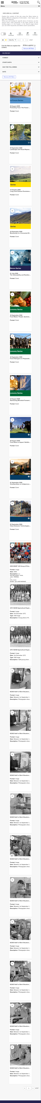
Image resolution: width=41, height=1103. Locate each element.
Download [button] (11, 34)
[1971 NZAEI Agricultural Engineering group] (20, 594)
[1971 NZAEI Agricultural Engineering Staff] (20, 636)
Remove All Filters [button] (28, 48)
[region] (20, 65)
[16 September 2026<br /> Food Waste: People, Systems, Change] (20, 302)
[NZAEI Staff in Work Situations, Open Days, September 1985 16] (20, 1054)
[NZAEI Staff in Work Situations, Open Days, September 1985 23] (20, 762)
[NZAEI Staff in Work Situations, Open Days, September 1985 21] (20, 845)
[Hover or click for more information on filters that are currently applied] (35, 46)
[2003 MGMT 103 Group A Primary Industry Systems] (20, 552)
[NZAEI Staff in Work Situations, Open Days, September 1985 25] (20, 678)
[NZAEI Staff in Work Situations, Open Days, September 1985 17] (20, 1013)
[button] (20, 34)
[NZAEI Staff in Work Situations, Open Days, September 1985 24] (20, 720)
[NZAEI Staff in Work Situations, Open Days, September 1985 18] (20, 971)
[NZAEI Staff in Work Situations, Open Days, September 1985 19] (20, 929)
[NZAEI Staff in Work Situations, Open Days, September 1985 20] (20, 887)
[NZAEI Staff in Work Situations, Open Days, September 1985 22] (20, 803)
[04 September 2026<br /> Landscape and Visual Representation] (20, 134)
